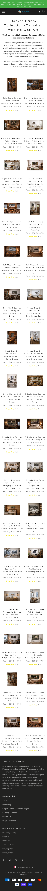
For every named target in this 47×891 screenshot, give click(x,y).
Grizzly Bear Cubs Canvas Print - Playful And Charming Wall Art (35, 484)
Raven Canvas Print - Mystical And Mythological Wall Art (35, 570)
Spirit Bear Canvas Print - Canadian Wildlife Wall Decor (35, 655)
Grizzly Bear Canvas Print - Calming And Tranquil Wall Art (35, 439)
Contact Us (6, 817)
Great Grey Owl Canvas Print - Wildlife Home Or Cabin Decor (12, 355)
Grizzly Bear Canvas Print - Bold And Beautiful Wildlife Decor (12, 441)
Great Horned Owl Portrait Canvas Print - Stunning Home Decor (12, 398)
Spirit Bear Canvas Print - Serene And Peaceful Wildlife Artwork (12, 697)
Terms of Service (8, 845)
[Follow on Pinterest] (22, 860)
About (4, 801)
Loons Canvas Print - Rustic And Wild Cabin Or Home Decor (12, 526)
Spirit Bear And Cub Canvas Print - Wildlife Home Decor (12, 655)
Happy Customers (9, 821)
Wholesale (6, 841)
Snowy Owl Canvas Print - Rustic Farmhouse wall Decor (35, 613)
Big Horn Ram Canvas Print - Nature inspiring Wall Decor (12, 141)
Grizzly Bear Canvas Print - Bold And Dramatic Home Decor (35, 398)
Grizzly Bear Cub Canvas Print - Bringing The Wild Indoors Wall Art (12, 484)
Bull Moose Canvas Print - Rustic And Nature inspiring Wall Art (35, 269)
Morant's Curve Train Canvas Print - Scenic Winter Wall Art (34, 527)
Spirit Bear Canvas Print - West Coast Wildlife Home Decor (35, 695)
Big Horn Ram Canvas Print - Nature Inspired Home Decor (35, 100)
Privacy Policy (7, 853)
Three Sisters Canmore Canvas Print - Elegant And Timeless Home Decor (12, 740)
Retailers (5, 837)
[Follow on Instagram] (16, 860)
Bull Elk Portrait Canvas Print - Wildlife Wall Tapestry (35, 226)
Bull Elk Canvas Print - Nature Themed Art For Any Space (12, 224)
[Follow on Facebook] (3, 860)
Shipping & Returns (9, 813)
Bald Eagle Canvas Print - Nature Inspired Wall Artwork (12, 100)
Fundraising (6, 805)
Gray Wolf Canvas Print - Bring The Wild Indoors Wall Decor (12, 312)
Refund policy (7, 849)
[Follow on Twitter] (10, 860)
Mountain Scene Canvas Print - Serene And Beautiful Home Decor (12, 570)
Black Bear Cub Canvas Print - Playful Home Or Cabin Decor (35, 183)
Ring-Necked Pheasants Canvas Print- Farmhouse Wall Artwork (12, 613)
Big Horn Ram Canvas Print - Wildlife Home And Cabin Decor (35, 141)
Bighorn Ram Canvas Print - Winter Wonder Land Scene (12, 181)
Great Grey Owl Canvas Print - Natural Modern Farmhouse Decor (35, 312)
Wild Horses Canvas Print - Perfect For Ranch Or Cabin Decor (35, 740)
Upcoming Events (9, 833)
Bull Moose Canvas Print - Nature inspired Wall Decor (12, 267)
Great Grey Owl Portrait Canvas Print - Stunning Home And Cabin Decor (35, 355)
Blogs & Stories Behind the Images (15, 809)
